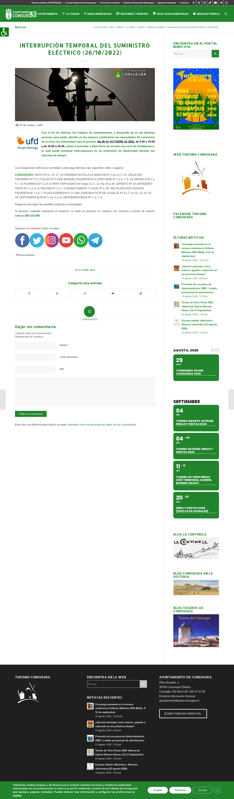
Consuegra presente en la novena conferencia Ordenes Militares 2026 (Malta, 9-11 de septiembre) (120, 708)
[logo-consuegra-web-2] (24, 14)
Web (62, 369)
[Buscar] (225, 14)
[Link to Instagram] (204, 2)
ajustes (17, 795)
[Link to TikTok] (210, 2)
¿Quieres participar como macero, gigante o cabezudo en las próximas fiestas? (199, 270)
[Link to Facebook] (193, 2)
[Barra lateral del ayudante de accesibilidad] (4, 31)
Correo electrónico (69, 357)
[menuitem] (46, 3)
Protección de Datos (110, 3)
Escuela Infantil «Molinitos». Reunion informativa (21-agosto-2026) (200, 324)
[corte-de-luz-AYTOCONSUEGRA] (85, 94)
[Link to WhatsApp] (226, 2)
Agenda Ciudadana (167, 3)
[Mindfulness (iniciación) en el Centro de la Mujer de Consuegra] (3, 399)
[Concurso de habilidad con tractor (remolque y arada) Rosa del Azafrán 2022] (231, 399)
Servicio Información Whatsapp (139, 3)
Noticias (20, 27)
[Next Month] (217, 350)
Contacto (184, 3)
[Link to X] (199, 2)
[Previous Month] (213, 350)
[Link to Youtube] (215, 2)
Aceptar (157, 790)
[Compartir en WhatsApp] (85, 293)
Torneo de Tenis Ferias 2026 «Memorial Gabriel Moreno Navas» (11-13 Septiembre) (197, 306)
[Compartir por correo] (113, 293)
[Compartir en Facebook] (29, 293)
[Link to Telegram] (221, 2)
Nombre (64, 345)
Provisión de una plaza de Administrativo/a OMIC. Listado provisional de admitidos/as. (199, 288)
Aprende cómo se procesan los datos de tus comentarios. (102, 424)
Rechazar (180, 790)
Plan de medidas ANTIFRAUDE (46, 3)
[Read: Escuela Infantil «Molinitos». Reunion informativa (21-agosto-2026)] (176, 322)
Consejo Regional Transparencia (80, 3)
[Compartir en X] (57, 293)
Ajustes (202, 790)
